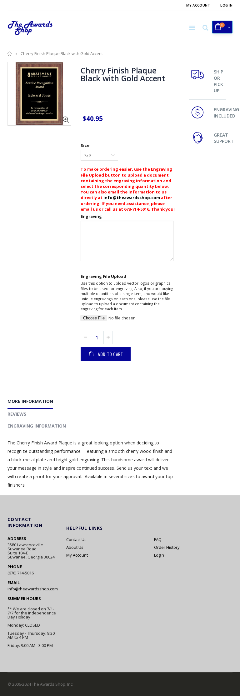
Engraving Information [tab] (37, 426)
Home (10, 54)
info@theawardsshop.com (131, 197)
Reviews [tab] (17, 414)
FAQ (158, 539)
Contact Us (76, 539)
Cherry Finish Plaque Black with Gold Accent (123, 74)
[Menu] (192, 27)
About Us (74, 547)
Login (159, 555)
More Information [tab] (30, 401)
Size (85, 145)
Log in (226, 5)
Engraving (91, 216)
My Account (198, 5)
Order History (167, 547)
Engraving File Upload (103, 276)
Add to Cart (110, 354)
